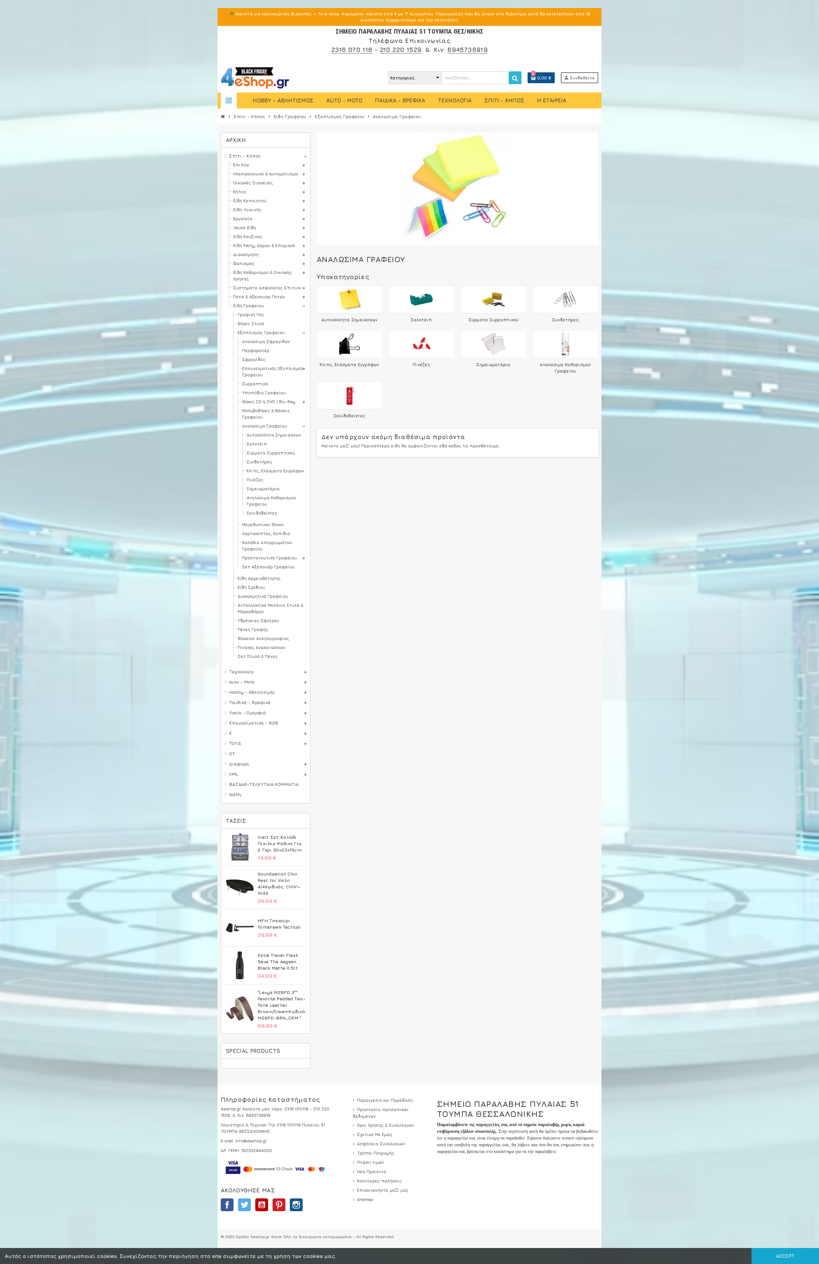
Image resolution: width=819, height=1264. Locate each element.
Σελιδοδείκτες (349, 415)
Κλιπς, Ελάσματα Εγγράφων (349, 364)
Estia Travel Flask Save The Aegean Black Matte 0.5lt (278, 961)
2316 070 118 (352, 49)
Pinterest (279, 1204)
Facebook (227, 1204)
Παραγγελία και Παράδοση (385, 1100)
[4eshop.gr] (255, 77)
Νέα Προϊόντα (371, 1171)
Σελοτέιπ (421, 319)
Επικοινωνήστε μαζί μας (383, 1190)
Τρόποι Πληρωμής (375, 1153)
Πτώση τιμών (370, 1162)
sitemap (365, 1199)
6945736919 (467, 49)
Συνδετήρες (565, 319)
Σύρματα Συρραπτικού (494, 319)
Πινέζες (421, 364)
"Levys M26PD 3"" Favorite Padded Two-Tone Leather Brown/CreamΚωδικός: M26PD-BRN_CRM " (283, 1004)
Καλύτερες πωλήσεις (379, 1180)
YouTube (261, 1204)
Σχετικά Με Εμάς (374, 1134)
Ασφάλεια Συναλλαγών (381, 1143)
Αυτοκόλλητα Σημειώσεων (350, 319)
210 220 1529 (401, 49)
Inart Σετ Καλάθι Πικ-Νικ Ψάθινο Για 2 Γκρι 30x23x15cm (280, 843)
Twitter (244, 1204)
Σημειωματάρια (493, 364)
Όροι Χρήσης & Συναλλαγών (385, 1125)
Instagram (296, 1204)
